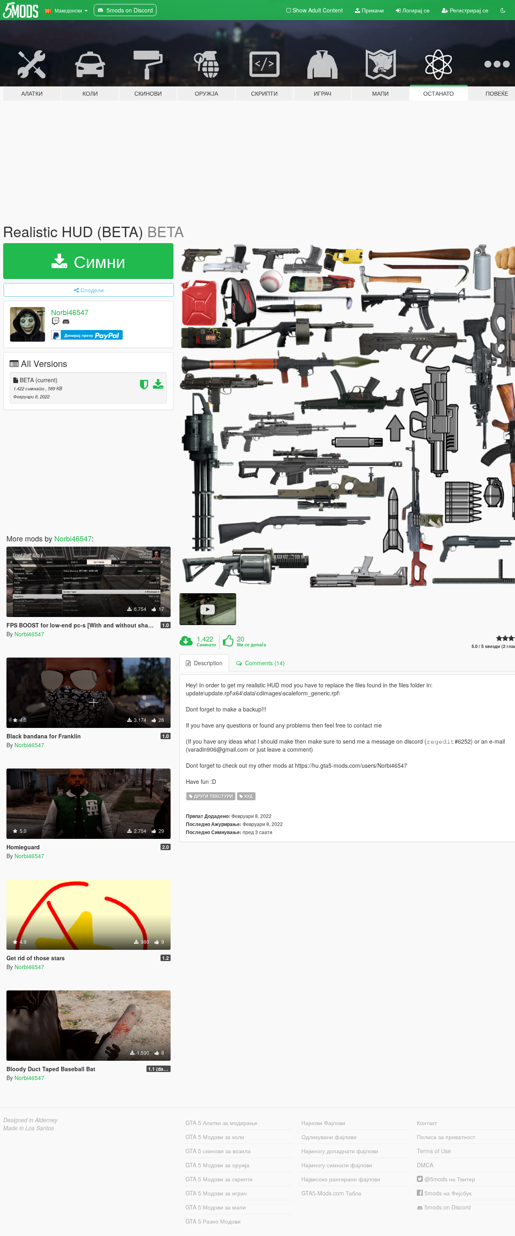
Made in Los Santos (28, 1128)
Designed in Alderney (30, 1120)
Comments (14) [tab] (263, 663)
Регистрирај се (468, 10)
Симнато (206, 644)
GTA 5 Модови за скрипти (219, 1179)
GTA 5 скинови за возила (218, 1151)
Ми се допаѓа (251, 644)
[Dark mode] (502, 10)
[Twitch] (55, 321)
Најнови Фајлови (323, 1123)
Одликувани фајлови (328, 1137)
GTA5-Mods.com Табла (331, 1193)
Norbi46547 (70, 312)
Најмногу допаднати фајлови (339, 1151)
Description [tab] (206, 663)
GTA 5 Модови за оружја (217, 1165)
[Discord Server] (66, 321)
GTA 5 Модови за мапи (215, 1207)
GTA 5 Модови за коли (214, 1137)
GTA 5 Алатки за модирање (221, 1123)
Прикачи (372, 10)
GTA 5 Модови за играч (216, 1193)
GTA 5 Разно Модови (213, 1221)
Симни (97, 261)
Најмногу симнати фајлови (336, 1165)
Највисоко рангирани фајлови (340, 1179)
